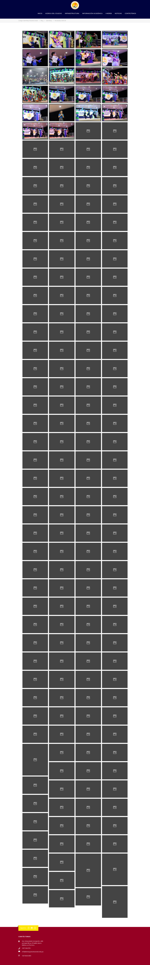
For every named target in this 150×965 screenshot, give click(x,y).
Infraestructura (72, 13)
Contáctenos (130, 13)
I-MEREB (109, 13)
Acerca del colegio (53, 13)
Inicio (40, 13)
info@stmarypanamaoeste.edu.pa (32, 952)
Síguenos (23, 928)
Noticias (118, 13)
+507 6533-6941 (26, 956)
